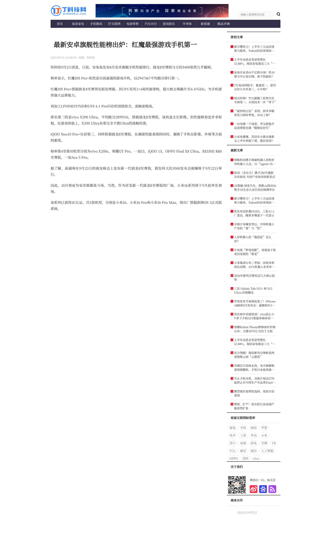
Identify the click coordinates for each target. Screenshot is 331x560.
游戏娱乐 (169, 23)
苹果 (264, 427)
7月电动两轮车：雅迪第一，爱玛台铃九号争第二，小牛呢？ (255, 87)
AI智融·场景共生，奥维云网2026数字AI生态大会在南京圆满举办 (255, 187)
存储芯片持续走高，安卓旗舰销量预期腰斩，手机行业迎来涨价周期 (254, 367)
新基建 (205, 23)
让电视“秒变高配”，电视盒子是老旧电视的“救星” (255, 252)
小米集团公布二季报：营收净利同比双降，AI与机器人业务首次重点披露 (254, 265)
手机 (243, 427)
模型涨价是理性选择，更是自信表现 (254, 393)
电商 (243, 443)
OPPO (233, 458)
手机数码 (96, 23)
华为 (254, 435)
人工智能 (267, 450)
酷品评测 (223, 23)
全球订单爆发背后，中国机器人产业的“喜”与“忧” (254, 226)
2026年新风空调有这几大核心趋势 (254, 277)
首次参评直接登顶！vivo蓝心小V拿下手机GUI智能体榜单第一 (254, 316)
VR (274, 443)
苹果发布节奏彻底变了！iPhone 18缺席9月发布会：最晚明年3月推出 (255, 303)
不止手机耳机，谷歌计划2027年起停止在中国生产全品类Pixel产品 (254, 380)
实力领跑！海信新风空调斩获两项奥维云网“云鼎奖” (254, 355)
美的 (245, 458)
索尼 (243, 450)
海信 (254, 427)
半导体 (187, 23)
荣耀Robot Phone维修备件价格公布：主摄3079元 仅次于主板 (254, 329)
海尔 (254, 450)
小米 (264, 435)
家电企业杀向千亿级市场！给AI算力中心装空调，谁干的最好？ (254, 74)
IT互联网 (114, 23)
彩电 (254, 443)
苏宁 (232, 443)
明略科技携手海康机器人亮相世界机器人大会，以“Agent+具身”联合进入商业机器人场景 (254, 162)
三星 (243, 435)
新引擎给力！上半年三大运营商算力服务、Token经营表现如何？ (254, 49)
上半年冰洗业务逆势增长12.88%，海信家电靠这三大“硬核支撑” (254, 61)
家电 (232, 427)
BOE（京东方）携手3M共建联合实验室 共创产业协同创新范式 (254, 175)
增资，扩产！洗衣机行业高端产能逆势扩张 (254, 406)
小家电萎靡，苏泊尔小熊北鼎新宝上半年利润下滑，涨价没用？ (254, 139)
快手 (232, 435)
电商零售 (132, 23)
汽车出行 (151, 23)
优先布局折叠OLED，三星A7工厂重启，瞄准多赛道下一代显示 (254, 213)
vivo (256, 458)
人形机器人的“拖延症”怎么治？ (252, 239)
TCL (232, 450)
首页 (60, 23)
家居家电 (78, 23)
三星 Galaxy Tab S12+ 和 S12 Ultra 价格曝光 (253, 290)
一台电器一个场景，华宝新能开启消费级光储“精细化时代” (254, 126)
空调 (264, 443)
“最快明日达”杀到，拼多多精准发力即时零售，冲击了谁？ (254, 113)
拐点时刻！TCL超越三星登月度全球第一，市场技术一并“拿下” (255, 100)
